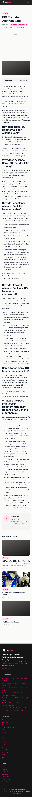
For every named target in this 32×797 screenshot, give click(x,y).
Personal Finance (7, 742)
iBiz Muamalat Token (10, 622)
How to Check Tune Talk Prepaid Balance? (14, 708)
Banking (9, 10)
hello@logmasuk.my (7, 668)
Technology (5, 752)
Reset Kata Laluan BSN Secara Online (12, 710)
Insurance (5, 734)
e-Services (5, 732)
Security (4, 749)
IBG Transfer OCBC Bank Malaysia (16, 561)
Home (3, 10)
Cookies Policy (6, 776)
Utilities (4, 757)
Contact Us (5, 771)
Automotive (5, 722)
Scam (3, 747)
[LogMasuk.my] (7, 2)
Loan (3, 739)
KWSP (4, 737)
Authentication (6, 720)
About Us (4, 769)
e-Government (6, 730)
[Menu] (28, 2)
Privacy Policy (6, 779)
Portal (3, 744)
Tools (3, 754)
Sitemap (4, 781)
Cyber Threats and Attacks (9, 727)
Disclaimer (5, 774)
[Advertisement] (16, 47)
